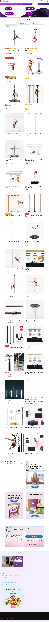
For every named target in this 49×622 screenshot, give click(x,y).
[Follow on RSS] (11, 618)
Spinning (8, 8)
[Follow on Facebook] (1, 618)
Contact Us (4, 584)
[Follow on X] (4, 618)
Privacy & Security (5, 577)
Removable (9, 13)
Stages (29, 13)
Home (6, 19)
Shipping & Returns (6, 579)
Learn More (34, 3)
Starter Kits (30, 8)
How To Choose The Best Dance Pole (21, 3)
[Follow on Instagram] (8, 618)
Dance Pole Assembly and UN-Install (9, 582)
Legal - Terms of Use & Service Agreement (10, 575)
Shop (10, 19)
